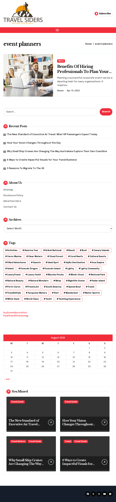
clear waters (35, 257)
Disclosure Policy (13, 195)
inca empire (98, 263)
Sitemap (8, 190)
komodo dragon (29, 269)
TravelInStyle (14, 293)
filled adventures (16, 263)
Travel (68, 441)
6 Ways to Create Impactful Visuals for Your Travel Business (42, 160)
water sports (92, 293)
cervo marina (14, 257)
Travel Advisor (18, 441)
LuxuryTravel (14, 275)
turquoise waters (37, 293)
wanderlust (72, 293)
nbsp (58, 281)
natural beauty (15, 281)
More (61, 61)
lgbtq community (90, 269)
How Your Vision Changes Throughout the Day (34, 143)
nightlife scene (76, 281)
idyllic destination (75, 263)
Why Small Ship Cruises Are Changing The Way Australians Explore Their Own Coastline (57, 151)
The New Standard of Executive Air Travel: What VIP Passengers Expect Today (52, 134)
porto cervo (13, 287)
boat (84, 250)
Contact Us (10, 207)
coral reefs (76, 257)
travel (91, 287)
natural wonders (39, 281)
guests (37, 263)
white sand (13, 299)
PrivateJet (33, 287)
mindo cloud (77, 275)
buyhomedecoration (15, 312)
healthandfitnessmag (15, 316)
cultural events (98, 257)
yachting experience (69, 299)
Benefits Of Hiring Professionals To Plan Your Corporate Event (83, 71)
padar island (98, 281)
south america (53, 287)
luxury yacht (34, 275)
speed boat (74, 287)
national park (98, 275)
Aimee (60, 91)
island (10, 269)
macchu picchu (56, 275)
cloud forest (56, 257)
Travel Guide (17, 402)
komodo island (52, 269)
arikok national (53, 250)
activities (12, 250)
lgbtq (70, 269)
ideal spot (53, 263)
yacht (49, 299)
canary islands (101, 250)
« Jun (7, 379)
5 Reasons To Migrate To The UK (25, 168)
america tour (31, 250)
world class (32, 299)
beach (71, 250)
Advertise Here (12, 201)
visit (56, 293)
